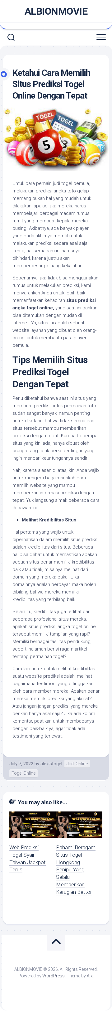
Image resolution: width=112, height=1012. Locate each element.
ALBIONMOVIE (56, 11)
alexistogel (51, 764)
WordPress (53, 975)
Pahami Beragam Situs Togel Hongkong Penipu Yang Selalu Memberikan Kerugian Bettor (76, 869)
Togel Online (23, 773)
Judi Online (77, 763)
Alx (90, 975)
